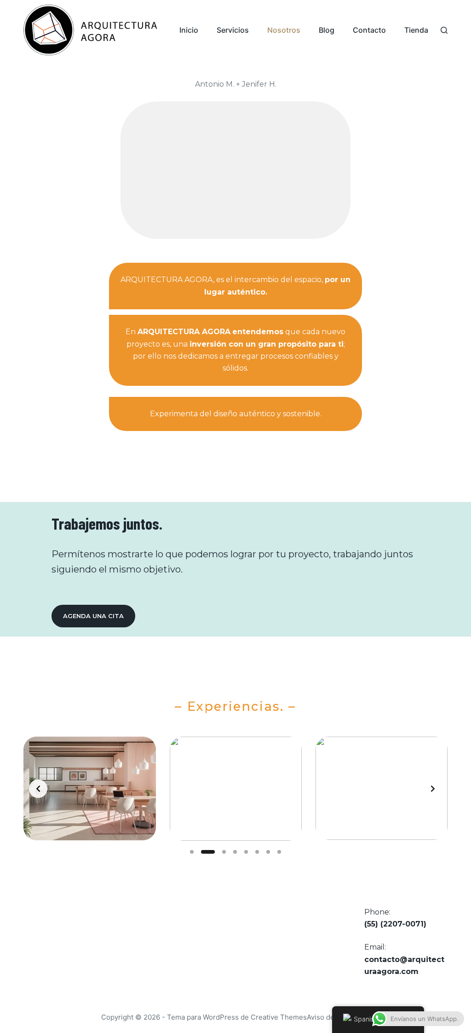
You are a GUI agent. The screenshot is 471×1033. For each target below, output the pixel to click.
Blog (326, 30)
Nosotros (283, 30)
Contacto (369, 30)
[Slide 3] (224, 851)
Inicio (188, 30)
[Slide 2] (208, 851)
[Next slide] (433, 788)
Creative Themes (279, 1017)
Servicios (233, 30)
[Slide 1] (191, 851)
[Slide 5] (246, 851)
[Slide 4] (235, 851)
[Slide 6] (257, 851)
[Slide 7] (268, 851)
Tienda (416, 30)
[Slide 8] (279, 851)
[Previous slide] (38, 788)
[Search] (444, 30)
